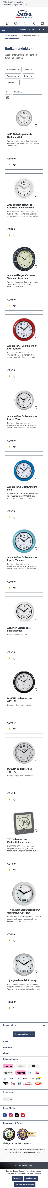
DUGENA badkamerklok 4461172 (19, 770)
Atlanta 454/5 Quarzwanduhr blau (22, 488)
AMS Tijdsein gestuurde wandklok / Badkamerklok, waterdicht (21, 206)
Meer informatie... (36, 1173)
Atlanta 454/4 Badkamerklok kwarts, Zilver (22, 417)
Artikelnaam (12, 69)
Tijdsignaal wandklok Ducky (21, 980)
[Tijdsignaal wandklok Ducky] (24, 964)
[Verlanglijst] (24, 23)
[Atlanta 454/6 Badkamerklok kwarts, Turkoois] (24, 541)
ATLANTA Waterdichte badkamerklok (19, 629)
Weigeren (17, 1178)
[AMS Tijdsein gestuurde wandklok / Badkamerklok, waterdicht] (24, 188)
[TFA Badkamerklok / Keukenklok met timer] (24, 823)
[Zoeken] (6, 23)
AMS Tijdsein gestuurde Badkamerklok (19, 135)
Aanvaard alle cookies (25, 1184)
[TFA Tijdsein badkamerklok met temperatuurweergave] (24, 894)
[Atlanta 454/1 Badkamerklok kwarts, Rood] (24, 329)
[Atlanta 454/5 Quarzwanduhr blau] (24, 471)
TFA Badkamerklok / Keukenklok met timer (18, 841)
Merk (27, 69)
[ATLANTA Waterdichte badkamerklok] (24, 612)
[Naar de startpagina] (24, 14)
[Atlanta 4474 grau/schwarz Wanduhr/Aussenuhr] (24, 259)
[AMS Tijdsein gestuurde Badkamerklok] (24, 118)
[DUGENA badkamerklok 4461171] (24, 682)
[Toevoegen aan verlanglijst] (36, 126)
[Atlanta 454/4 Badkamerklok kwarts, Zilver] (24, 400)
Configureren (30, 1178)
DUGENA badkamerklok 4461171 (19, 700)
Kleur (26, 76)
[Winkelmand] (41, 23)
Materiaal (11, 83)
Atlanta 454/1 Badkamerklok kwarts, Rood (22, 347)
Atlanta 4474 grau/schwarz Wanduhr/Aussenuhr (21, 276)
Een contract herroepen (24, 1034)
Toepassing (11, 76)
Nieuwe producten (28, 29)
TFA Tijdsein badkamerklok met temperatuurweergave (23, 911)
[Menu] (3, 29)
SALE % (42, 29)
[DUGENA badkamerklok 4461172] (24, 753)
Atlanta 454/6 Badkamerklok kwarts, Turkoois (22, 559)
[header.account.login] (32, 23)
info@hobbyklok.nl (15, 2)
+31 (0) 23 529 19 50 (18, 5)
